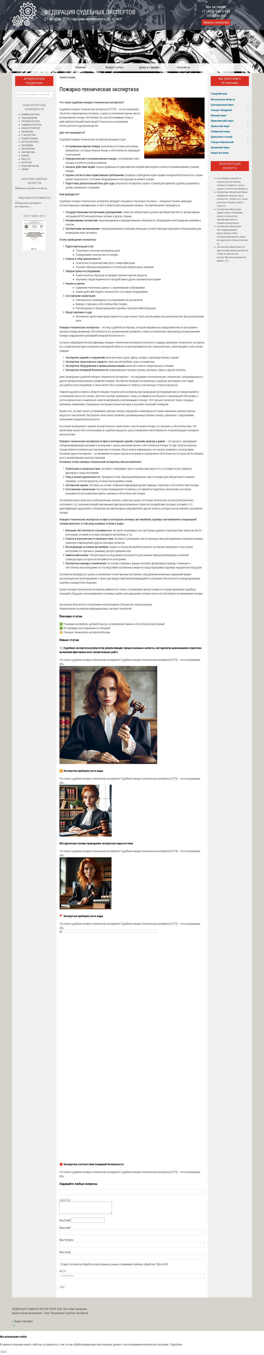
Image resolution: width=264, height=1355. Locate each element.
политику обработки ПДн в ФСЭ (150, 1264)
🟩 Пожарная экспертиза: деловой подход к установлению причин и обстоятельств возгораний (111, 624)
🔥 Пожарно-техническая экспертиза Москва (84, 632)
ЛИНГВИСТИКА (28, 152)
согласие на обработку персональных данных (94, 1264)
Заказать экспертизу (216, 22)
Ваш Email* (65, 1220)
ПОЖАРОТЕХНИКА (67, 77)
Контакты (183, 67)
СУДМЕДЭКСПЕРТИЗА (31, 124)
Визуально (63, 1200)
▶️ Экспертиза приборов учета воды (81, 770)
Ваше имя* (65, 1227)
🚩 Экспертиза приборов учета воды (81, 916)
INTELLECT (26, 159)
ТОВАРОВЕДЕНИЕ (29, 118)
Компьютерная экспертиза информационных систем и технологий (95, 608)
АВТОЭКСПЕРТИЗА (29, 142)
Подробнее (176, 1344)
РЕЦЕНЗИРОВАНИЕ (30, 166)
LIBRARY (25, 169)
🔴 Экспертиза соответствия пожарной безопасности (91, 1164)
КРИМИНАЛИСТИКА (30, 114)
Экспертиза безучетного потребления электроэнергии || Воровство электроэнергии (105, 604)
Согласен (3, 1352)
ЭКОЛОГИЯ (26, 162)
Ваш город (65, 1252)
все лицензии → (23, 206)
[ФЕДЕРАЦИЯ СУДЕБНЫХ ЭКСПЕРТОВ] (24, 25)
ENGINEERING (27, 131)
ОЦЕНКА (25, 155)
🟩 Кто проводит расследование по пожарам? (85, 628)
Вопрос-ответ (115, 67)
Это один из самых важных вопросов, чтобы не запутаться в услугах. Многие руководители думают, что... (233, 254)
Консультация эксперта (230, 166)
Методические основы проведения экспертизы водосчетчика (96, 843)
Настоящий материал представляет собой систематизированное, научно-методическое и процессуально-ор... (232, 237)
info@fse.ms (216, 16)
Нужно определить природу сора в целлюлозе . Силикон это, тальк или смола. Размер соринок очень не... (232, 199)
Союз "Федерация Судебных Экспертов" (66, 1313)
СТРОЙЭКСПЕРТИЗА (30, 121)
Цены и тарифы (149, 67)
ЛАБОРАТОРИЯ (28, 148)
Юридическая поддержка (34, 81)
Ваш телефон (66, 1239)
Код (69, 1200)
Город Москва (219, 93)
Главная (80, 67)
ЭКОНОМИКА (27, 145)
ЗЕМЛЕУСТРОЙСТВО (30, 128)
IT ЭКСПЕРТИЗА (28, 135)
